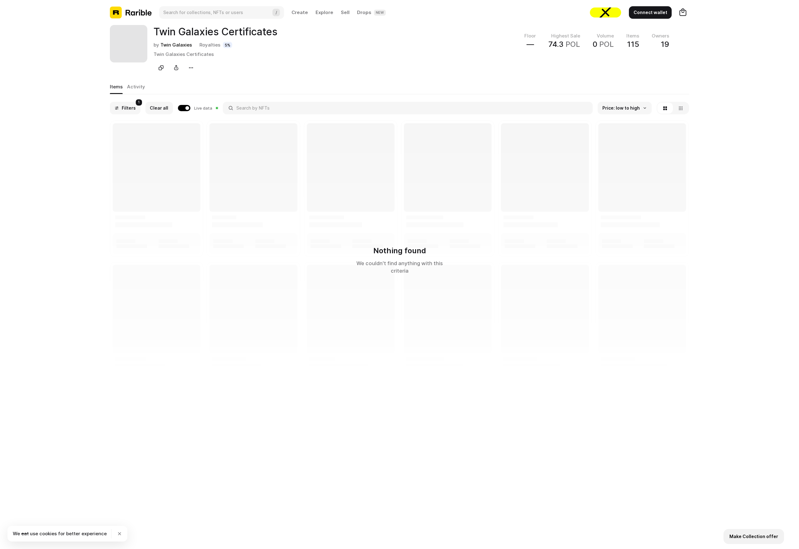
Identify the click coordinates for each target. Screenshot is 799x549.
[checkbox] (198, 108)
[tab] (116, 87)
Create (300, 12)
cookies (48, 534)
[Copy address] (161, 67)
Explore (324, 12)
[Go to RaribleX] (605, 12)
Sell (345, 12)
